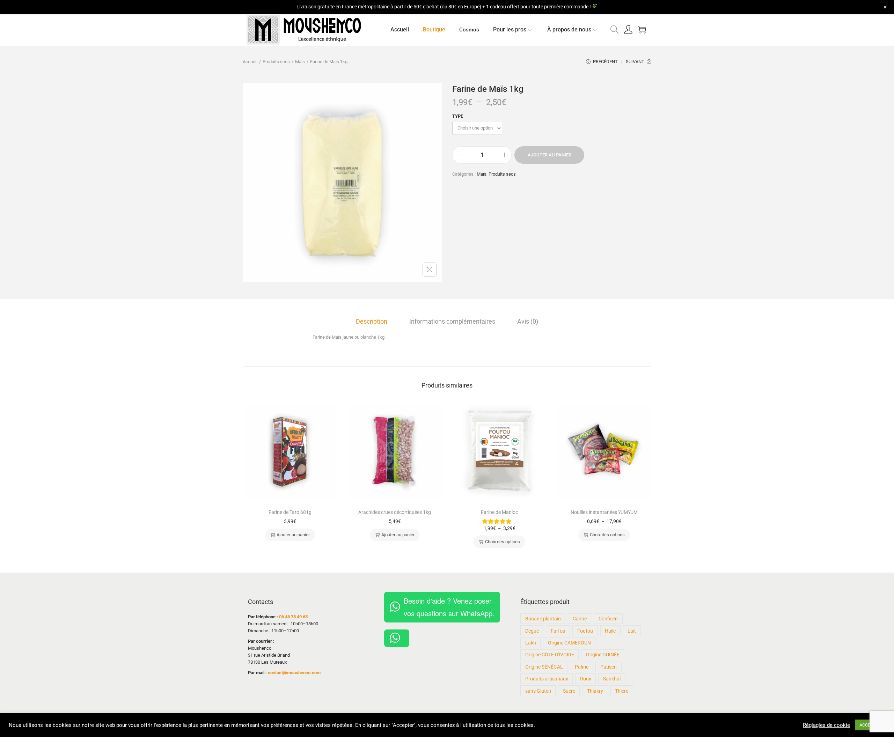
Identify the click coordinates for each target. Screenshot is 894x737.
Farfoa (558, 631)
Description (371, 321)
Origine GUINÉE (603, 654)
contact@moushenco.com (294, 672)
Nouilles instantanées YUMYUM (604, 512)
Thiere (621, 691)
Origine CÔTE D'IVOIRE (549, 654)
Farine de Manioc (499, 512)
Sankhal (612, 678)
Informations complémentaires (452, 321)
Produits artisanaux (546, 678)
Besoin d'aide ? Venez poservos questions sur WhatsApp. (449, 607)
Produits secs (276, 61)
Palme (581, 667)
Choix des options (502, 541)
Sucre (569, 691)
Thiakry (595, 691)
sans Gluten (538, 691)
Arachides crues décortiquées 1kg (394, 512)
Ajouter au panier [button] (293, 534)
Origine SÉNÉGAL (544, 667)
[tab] (371, 321)
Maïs (300, 61)
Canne (580, 618)
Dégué (532, 631)
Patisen (608, 667)
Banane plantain (543, 618)
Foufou (585, 631)
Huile (610, 631)
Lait (632, 631)
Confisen (608, 618)
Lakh (530, 643)
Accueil (250, 61)
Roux (585, 678)
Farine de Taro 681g (290, 512)
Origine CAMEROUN (569, 643)
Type (457, 116)
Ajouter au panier (549, 154)
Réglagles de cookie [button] (826, 725)
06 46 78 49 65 (293, 616)
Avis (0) (527, 321)
